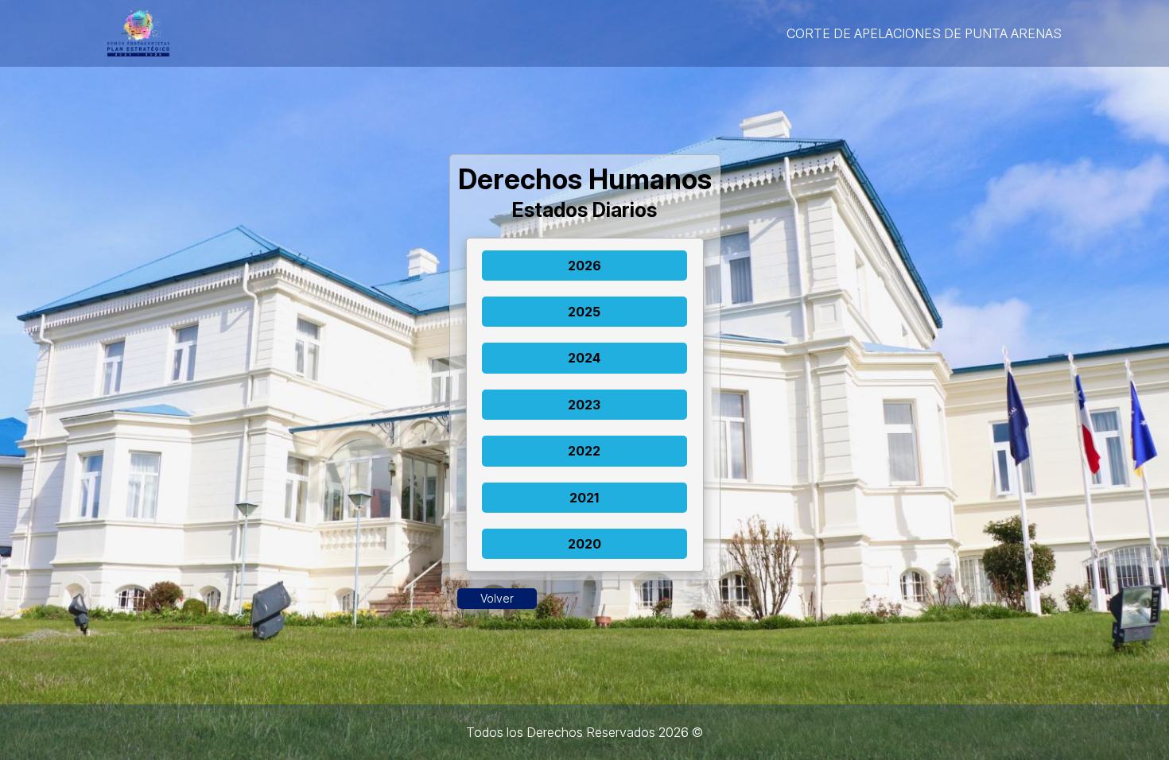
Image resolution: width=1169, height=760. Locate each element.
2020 (584, 544)
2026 (584, 265)
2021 (584, 498)
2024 (584, 358)
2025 (584, 312)
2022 (584, 451)
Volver (497, 598)
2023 (584, 405)
